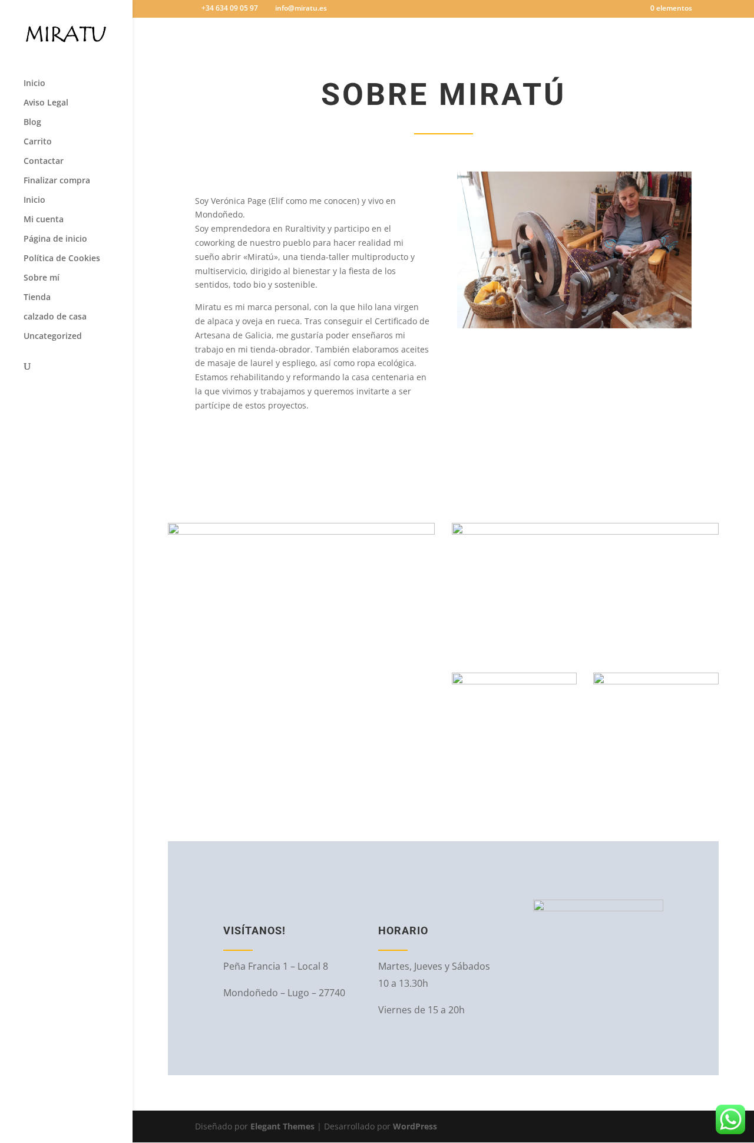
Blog (32, 122)
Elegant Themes (282, 1126)
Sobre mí (41, 278)
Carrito (38, 142)
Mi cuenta (44, 220)
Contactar (44, 161)
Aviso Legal (46, 103)
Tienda (37, 297)
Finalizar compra (57, 181)
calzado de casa (55, 317)
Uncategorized (53, 336)
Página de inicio (55, 239)
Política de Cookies (62, 258)
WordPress (415, 1126)
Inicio (34, 83)
